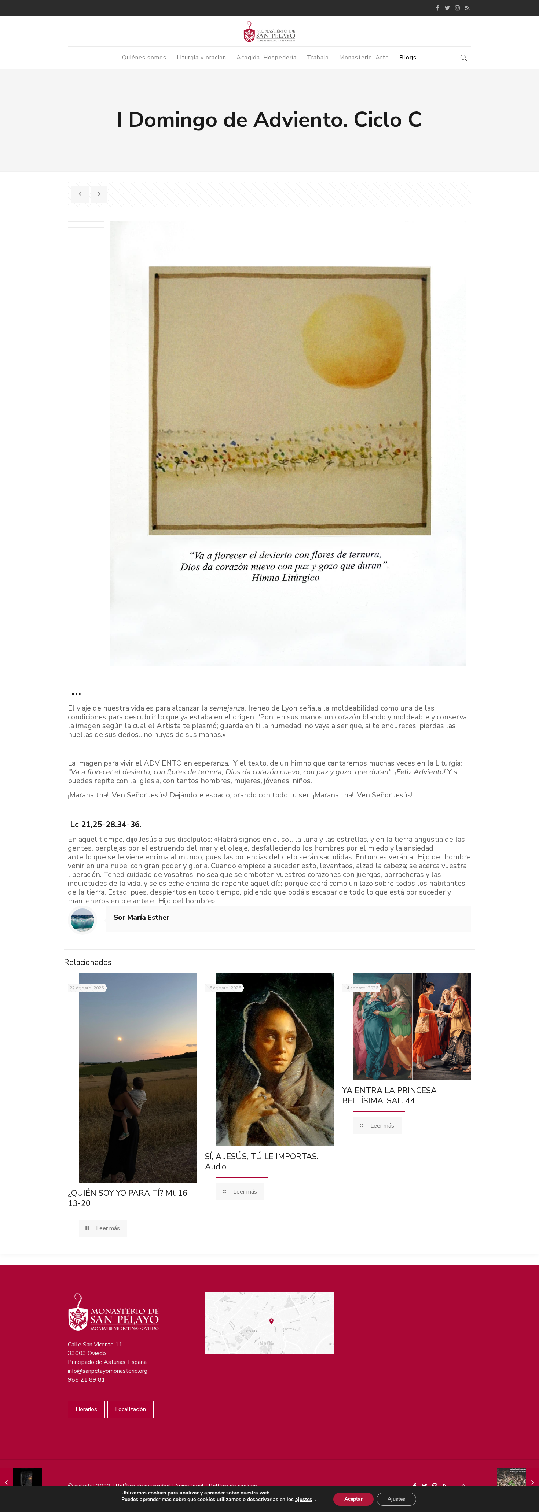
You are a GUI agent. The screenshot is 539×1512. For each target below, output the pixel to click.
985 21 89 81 (86, 1380)
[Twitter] (447, 8)
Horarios (86, 1409)
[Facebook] (437, 8)
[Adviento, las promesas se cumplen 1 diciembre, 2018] (518, 1482)
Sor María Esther (141, 917)
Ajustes (396, 1499)
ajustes (303, 1499)
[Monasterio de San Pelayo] (269, 31)
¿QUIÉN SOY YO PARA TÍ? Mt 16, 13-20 (128, 1198)
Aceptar (353, 1499)
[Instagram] (457, 8)
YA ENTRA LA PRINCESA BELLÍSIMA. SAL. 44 (389, 1095)
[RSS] (467, 8)
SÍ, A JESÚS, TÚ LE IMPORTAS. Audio (261, 1161)
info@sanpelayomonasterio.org (107, 1371)
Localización (130, 1409)
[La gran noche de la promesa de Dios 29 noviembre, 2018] (21, 1482)
